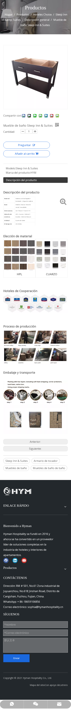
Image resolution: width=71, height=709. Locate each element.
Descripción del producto (21, 180)
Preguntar (24, 145)
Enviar (16, 658)
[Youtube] (24, 560)
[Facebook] (6, 560)
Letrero (64, 685)
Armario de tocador (46, 461)
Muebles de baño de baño (49, 468)
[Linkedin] (15, 560)
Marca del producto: (18, 172)
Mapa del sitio (37, 685)
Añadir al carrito (25, 153)
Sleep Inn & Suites (16, 461)
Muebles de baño (16, 468)
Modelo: (11, 168)
